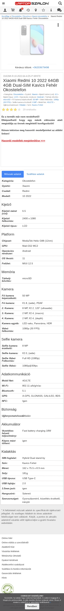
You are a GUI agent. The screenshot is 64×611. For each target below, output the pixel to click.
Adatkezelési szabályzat (13, 564)
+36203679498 (41, 67)
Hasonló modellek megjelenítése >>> (23, 140)
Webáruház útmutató (11, 556)
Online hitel (7, 538)
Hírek (4, 578)
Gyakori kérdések (10, 560)
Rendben (32, 606)
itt (50, 602)
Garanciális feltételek (11, 573)
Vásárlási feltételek (10, 551)
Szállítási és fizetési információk (16, 569)
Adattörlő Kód (8, 547)
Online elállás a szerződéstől (15, 542)
